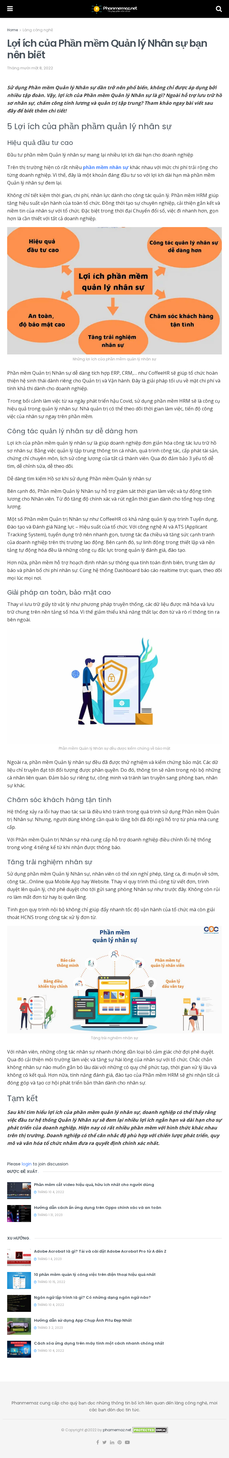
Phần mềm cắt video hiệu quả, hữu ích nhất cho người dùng (94, 1184)
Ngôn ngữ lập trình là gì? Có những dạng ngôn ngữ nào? (92, 1297)
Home (12, 29)
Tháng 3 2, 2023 (50, 1328)
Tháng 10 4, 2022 (50, 1192)
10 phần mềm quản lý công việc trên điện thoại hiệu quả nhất (95, 1274)
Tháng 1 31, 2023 (50, 1215)
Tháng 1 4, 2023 (49, 1259)
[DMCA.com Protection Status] (150, 1429)
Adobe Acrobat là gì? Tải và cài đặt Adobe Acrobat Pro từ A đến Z (100, 1251)
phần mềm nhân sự (106, 167)
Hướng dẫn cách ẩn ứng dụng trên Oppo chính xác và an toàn (97, 1207)
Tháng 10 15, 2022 (51, 1282)
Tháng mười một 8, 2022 (30, 68)
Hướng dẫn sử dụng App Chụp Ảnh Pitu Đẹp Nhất (83, 1320)
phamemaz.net (117, 1429)
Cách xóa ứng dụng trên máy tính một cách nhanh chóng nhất (99, 1343)
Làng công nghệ (38, 29)
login (27, 1164)
